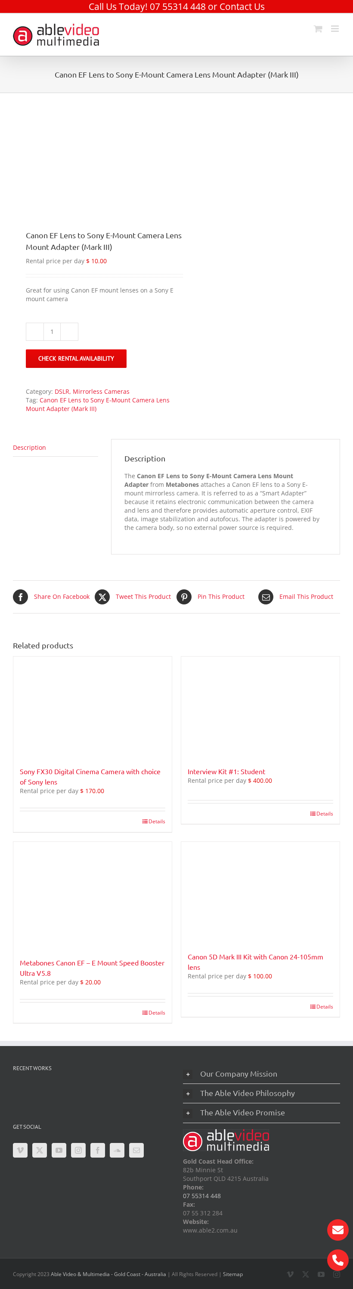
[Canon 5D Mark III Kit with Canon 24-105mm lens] (260, 892)
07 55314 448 (178, 6)
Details (157, 821)
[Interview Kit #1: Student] (260, 707)
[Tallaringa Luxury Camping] (26, 1109)
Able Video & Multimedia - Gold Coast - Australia (108, 1274)
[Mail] (136, 1150)
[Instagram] (78, 1150)
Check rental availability (76, 358)
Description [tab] (29, 447)
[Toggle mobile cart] (318, 28)
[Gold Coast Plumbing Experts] (108, 1092)
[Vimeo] (20, 1150)
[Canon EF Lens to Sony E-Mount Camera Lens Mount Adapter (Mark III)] (91, 155)
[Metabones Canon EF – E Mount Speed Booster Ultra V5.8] (92, 895)
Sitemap (233, 1274)
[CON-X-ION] (53, 1092)
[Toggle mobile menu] (335, 28)
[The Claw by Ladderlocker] (26, 1092)
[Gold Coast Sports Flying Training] (81, 1092)
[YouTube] (59, 1150)
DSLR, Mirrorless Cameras (92, 391)
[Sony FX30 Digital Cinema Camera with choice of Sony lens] (92, 707)
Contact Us (242, 6)
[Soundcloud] (117, 1150)
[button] (261, 1074)
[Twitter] (39, 1150)
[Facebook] (97, 1150)
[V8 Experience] (136, 1092)
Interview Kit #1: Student (226, 771)
